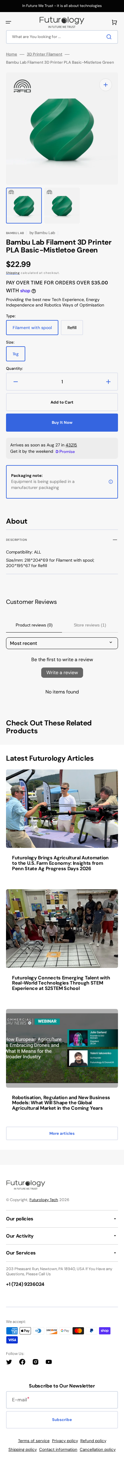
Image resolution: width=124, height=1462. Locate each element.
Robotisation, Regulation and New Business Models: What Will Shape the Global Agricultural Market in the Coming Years (61, 1102)
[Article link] (62, 824)
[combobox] (62, 37)
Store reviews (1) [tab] (90, 625)
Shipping (13, 273)
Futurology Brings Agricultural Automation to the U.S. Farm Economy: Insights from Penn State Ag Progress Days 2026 (60, 863)
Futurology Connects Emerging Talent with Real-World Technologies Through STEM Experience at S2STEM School (61, 983)
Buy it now (62, 422)
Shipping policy (22, 1449)
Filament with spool (34, 330)
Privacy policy (65, 1440)
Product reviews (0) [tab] (34, 625)
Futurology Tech (43, 1199)
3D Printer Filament (44, 54)
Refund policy (93, 1440)
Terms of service (34, 1440)
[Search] (110, 36)
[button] (8, 22)
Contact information (58, 1449)
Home (11, 54)
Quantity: (14, 368)
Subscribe (62, 1419)
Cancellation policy (98, 1449)
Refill (75, 330)
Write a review (62, 672)
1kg (19, 356)
